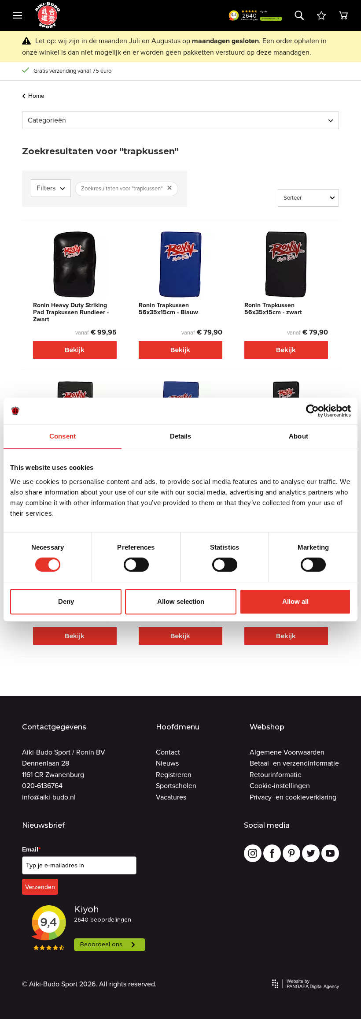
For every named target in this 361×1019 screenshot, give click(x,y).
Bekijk (75, 350)
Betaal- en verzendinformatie (294, 763)
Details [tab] (181, 436)
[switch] (136, 565)
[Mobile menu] (18, 15)
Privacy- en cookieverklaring (293, 797)
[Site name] (47, 15)
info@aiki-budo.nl (49, 797)
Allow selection (180, 601)
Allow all (295, 601)
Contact (168, 752)
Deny (66, 601)
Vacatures (171, 797)
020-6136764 (42, 786)
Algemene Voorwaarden (287, 752)
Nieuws (167, 763)
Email (31, 849)
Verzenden (40, 886)
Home (36, 95)
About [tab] (298, 436)
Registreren (174, 775)
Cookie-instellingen (280, 786)
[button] (299, 15)
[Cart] (321, 15)
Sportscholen (176, 786)
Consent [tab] (62, 436)
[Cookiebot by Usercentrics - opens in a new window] (312, 410)
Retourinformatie (276, 775)
